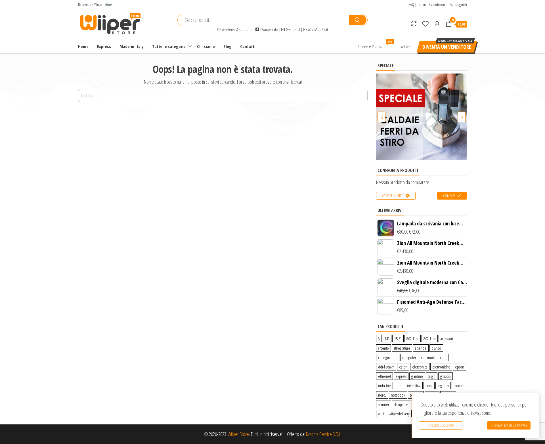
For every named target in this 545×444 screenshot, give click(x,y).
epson (459, 367)
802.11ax (430, 339)
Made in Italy (132, 46)
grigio (431, 376)
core (443, 357)
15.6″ (398, 339)
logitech (443, 385)
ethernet (384, 376)
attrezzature (402, 348)
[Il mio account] (437, 23)
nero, (382, 395)
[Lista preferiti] (425, 23)
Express (104, 46)
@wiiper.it (292, 29)
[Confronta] (414, 23)
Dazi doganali (458, 4)
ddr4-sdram (386, 367)
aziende (421, 348)
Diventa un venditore (446, 46)
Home (83, 46)
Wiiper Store (238, 434)
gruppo (445, 376)
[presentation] (381, 117)
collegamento (387, 357)
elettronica (419, 367)
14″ (387, 339)
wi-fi (381, 413)
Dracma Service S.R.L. (323, 434)
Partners (405, 46)
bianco (436, 348)
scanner (383, 404)
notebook (398, 395)
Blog (227, 46)
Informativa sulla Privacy (509, 425)
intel (399, 385)
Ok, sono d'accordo (441, 425)
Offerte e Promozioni (375, 44)
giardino (417, 376)
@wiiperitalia (268, 29)
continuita (428, 357)
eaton (403, 367)
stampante (401, 404)
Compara (449, 195)
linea (429, 385)
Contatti (247, 46)
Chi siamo (206, 46)
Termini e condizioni (431, 4)
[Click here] (421, 117)
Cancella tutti (393, 195)
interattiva (414, 385)
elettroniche (441, 367)
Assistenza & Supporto (236, 29)
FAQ (411, 4)
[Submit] (357, 20)
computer (409, 357)
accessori (447, 339)
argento (383, 348)
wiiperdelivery (399, 413)
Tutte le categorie (169, 46)
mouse (458, 385)
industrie (384, 385)
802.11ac (412, 339)
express (401, 376)
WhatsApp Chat (317, 29)
